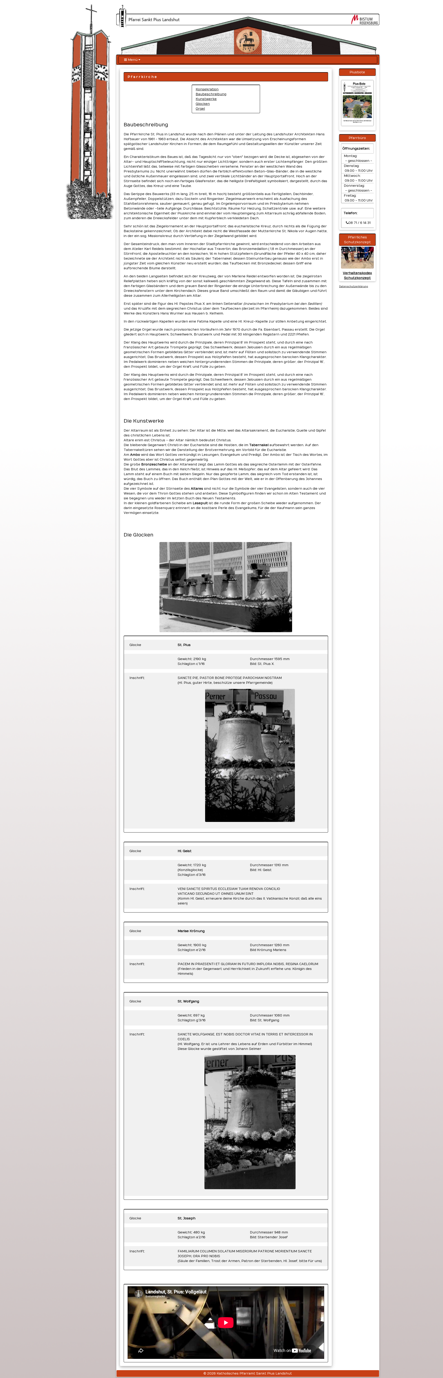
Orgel (200, 109)
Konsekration (207, 89)
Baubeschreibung (211, 94)
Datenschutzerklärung (353, 286)
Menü (132, 60)
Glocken (203, 104)
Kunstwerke (206, 99)
